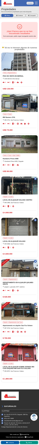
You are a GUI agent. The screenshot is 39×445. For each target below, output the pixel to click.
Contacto (30, 3)
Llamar (30, 442)
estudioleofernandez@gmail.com (13, 420)
